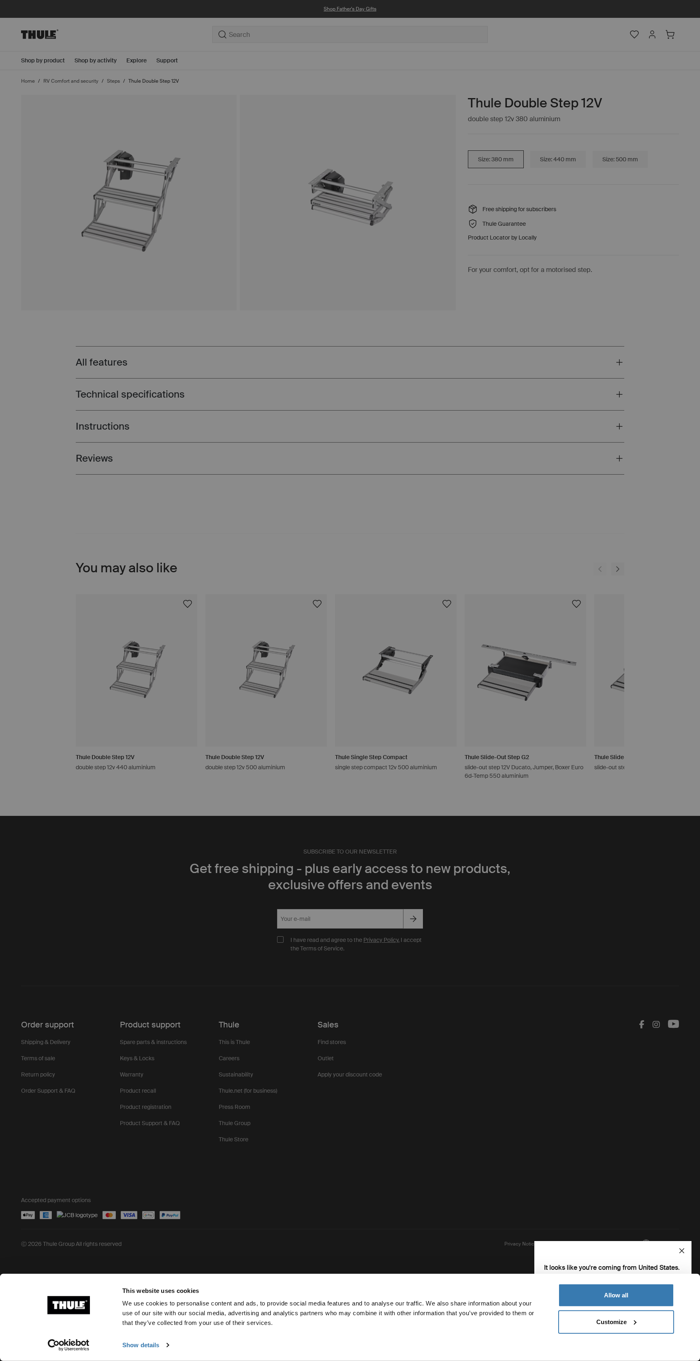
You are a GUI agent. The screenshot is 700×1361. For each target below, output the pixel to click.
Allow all (616, 1295)
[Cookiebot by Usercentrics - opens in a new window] (68, 1345)
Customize (611, 1321)
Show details (140, 1345)
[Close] (682, 1251)
